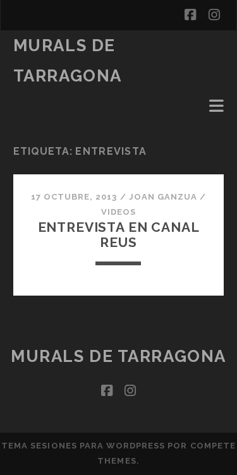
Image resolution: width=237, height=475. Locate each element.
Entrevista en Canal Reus (119, 234)
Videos (118, 212)
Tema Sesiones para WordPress (83, 445)
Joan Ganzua (163, 196)
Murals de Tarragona (118, 356)
